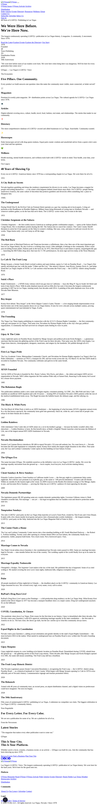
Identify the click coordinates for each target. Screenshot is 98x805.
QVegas (4, 4)
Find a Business (19, 756)
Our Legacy (13, 791)
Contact (29, 791)
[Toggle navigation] (18, 2)
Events (14, 12)
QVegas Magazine (8, 777)
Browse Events (6, 756)
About (42, 12)
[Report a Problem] (5, 799)
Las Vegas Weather (80, 777)
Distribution (5, 9)
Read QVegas (20, 777)
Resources (29, 12)
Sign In (3, 18)
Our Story (46, 42)
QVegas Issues (6, 6)
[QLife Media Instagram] (7, 759)
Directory (20, 12)
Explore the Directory (33, 42)
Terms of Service (18, 801)
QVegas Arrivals (18, 6)
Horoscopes (5, 779)
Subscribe (4, 16)
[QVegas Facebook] (4, 759)
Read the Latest (7, 42)
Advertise (12, 16)
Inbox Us (20, 16)
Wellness (36, 12)
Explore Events (19, 42)
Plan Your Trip (30, 756)
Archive (28, 6)
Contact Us (5, 14)
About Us (4, 791)
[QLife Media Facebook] (9, 759)
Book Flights (68, 777)
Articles (8, 12)
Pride (3, 12)
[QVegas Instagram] (2, 759)
